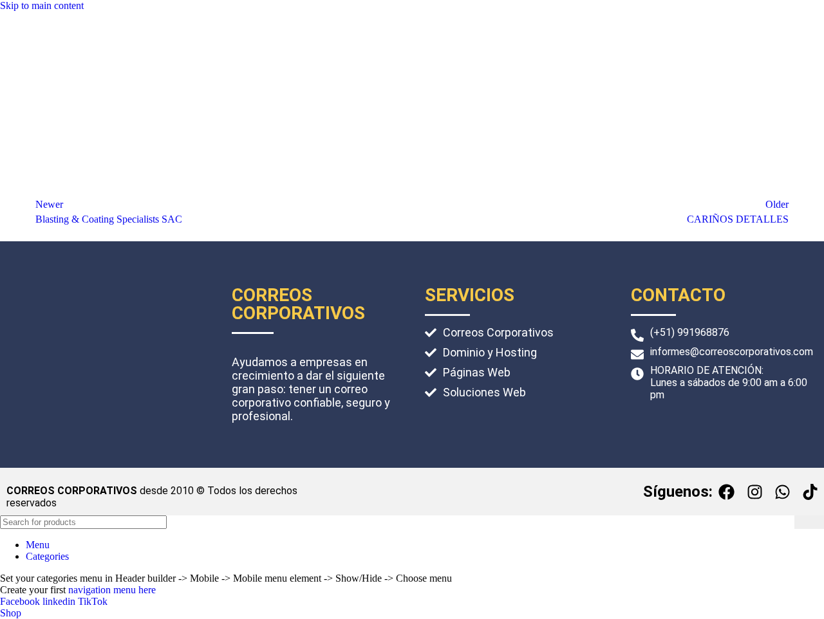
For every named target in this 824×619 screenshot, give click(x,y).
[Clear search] (784, 522)
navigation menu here (112, 589)
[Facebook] (727, 492)
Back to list (412, 212)
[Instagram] (754, 492)
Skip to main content (42, 5)
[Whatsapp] (782, 492)
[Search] (809, 522)
